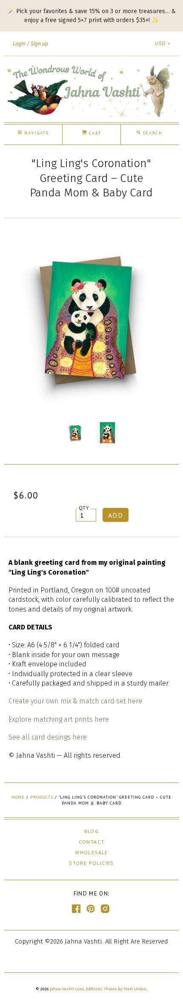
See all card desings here (48, 737)
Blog (91, 831)
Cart (94, 133)
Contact (92, 842)
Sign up (39, 44)
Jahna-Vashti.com (67, 989)
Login (19, 44)
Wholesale (91, 852)
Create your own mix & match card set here (75, 701)
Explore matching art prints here (59, 719)
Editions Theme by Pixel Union (116, 989)
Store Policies (91, 863)
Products (41, 797)
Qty (84, 507)
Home (18, 797)
